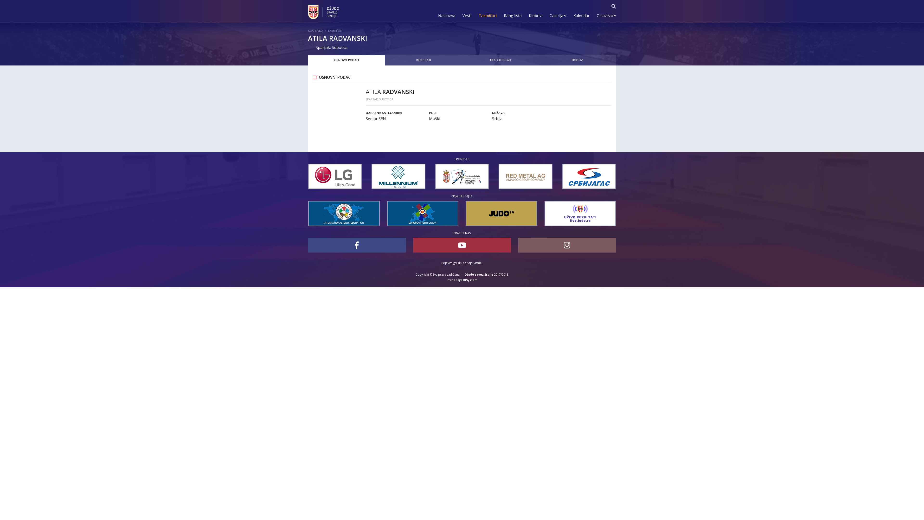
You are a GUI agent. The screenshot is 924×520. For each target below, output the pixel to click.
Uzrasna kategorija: (384, 112)
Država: (498, 112)
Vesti (466, 15)
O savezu (605, 15)
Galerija (557, 15)
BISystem (470, 280)
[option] (335, 176)
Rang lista (513, 15)
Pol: (432, 112)
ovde (478, 263)
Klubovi (535, 15)
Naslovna (446, 15)
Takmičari (488, 15)
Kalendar (581, 15)
